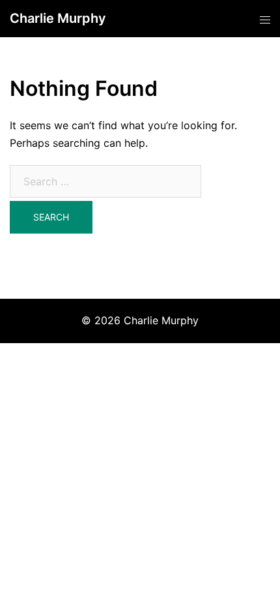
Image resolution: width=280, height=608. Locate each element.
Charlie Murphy (58, 18)
